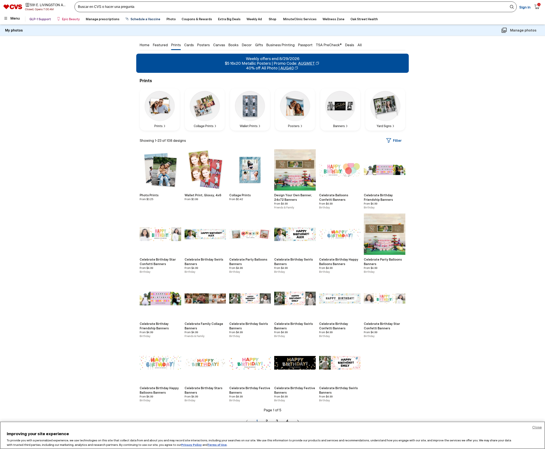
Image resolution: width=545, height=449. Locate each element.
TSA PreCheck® (329, 45)
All (359, 45)
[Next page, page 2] (298, 421)
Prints (176, 45)
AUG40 (287, 68)
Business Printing (280, 45)
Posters (203, 45)
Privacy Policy (191, 444)
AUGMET (306, 63)
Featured (160, 45)
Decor (247, 45)
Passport (305, 45)
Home (144, 45)
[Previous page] (247, 421)
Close (537, 427)
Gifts (259, 45)
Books (233, 45)
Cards (189, 45)
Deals (349, 45)
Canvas (219, 45)
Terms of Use (217, 444)
